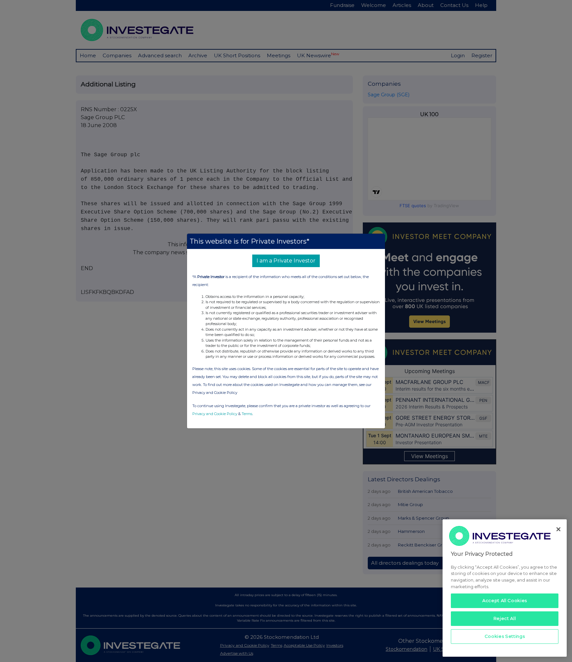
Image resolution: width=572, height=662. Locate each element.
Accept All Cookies (504, 600)
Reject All (505, 618)
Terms (247, 413)
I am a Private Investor (286, 261)
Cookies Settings (505, 636)
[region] (505, 588)
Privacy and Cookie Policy (214, 413)
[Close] (558, 529)
